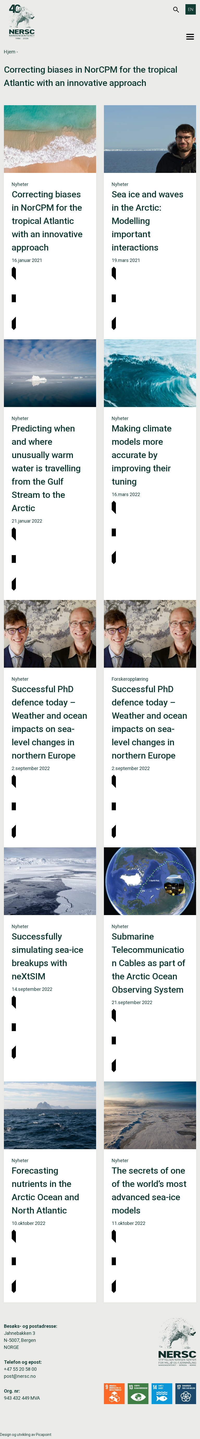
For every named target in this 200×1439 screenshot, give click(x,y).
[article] (50, 222)
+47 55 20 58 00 (20, 1369)
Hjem (9, 51)
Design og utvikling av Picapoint (25, 1434)
